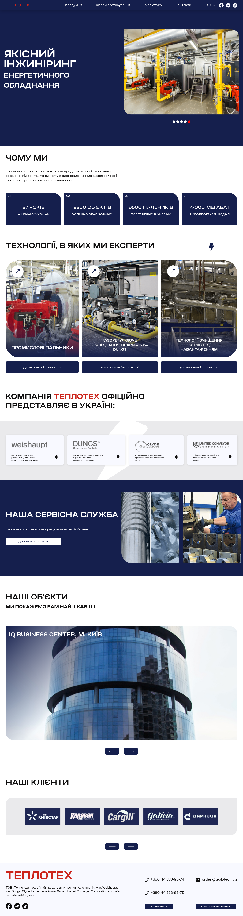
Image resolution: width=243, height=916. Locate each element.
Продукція (73, 5)
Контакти (183, 5)
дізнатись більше (33, 541)
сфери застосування (215, 906)
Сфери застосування (113, 5)
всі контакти (159, 906)
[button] (174, 121)
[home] (17, 5)
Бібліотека (153, 5)
